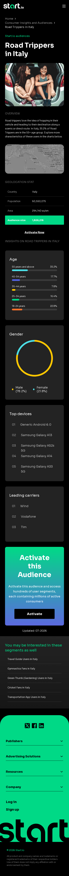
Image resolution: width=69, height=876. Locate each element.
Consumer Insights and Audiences (28, 23)
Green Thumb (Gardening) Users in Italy (30, 678)
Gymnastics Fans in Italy (21, 668)
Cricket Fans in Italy (19, 687)
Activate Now (34, 232)
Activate (34, 614)
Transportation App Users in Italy (27, 697)
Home (9, 18)
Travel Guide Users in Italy (23, 659)
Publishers (14, 741)
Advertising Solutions (23, 756)
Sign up (12, 809)
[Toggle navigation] (63, 5)
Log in (11, 802)
